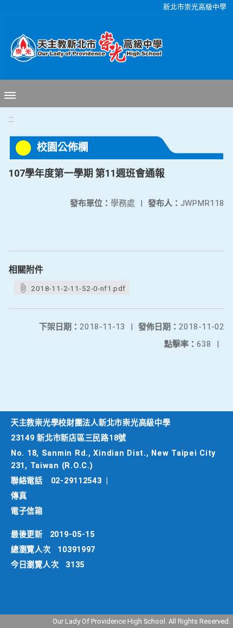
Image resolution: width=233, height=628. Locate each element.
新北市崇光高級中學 (194, 7)
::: (11, 119)
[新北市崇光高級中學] (81, 47)
